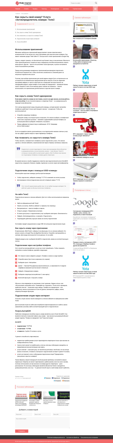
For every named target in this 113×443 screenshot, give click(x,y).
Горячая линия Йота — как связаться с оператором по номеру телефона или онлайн (63, 403)
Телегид (44, 9)
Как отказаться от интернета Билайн (85, 38)
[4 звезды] (20, 378)
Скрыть (30, 24)
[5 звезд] (21, 378)
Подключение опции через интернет (27, 38)
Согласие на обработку (72, 437)
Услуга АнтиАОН (21, 42)
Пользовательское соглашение (89, 437)
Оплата (26, 9)
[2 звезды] (17, 378)
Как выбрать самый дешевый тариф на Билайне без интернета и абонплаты (35, 403)
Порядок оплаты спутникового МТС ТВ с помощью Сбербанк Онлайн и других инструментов (84, 243)
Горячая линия (77, 9)
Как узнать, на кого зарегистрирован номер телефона (49, 402)
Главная (17, 9)
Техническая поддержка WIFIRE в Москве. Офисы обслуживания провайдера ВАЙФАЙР (21, 403)
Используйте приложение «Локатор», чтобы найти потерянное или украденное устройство (85, 61)
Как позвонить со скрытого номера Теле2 (29, 35)
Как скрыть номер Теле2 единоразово (28, 32)
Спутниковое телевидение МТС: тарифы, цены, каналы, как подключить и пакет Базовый (83, 212)
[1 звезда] (16, 378)
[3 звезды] (18, 378)
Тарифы (35, 9)
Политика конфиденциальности (56, 437)
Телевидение (55, 9)
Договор (66, 9)
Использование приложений (25, 29)
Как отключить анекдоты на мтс (83, 157)
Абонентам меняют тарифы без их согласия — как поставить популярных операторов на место (85, 110)
